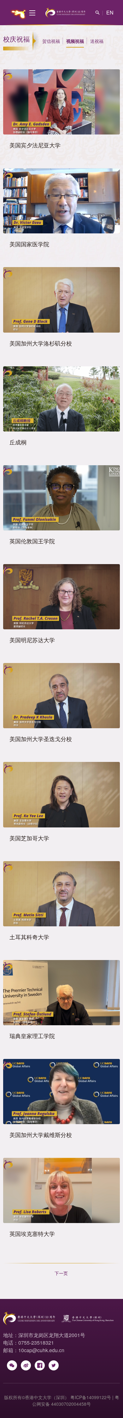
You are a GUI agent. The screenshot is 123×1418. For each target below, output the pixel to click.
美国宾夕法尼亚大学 (35, 145)
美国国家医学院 (29, 244)
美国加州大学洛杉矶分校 (40, 343)
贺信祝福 (51, 41)
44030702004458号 (71, 1404)
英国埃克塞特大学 (32, 1233)
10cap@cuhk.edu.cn (41, 1350)
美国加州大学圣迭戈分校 (40, 739)
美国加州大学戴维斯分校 (40, 1134)
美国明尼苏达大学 (32, 640)
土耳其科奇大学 (29, 937)
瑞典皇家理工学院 (32, 1036)
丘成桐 (17, 442)
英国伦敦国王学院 (32, 541)
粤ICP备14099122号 (90, 1397)
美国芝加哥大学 (29, 838)
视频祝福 (75, 41)
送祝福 (96, 41)
